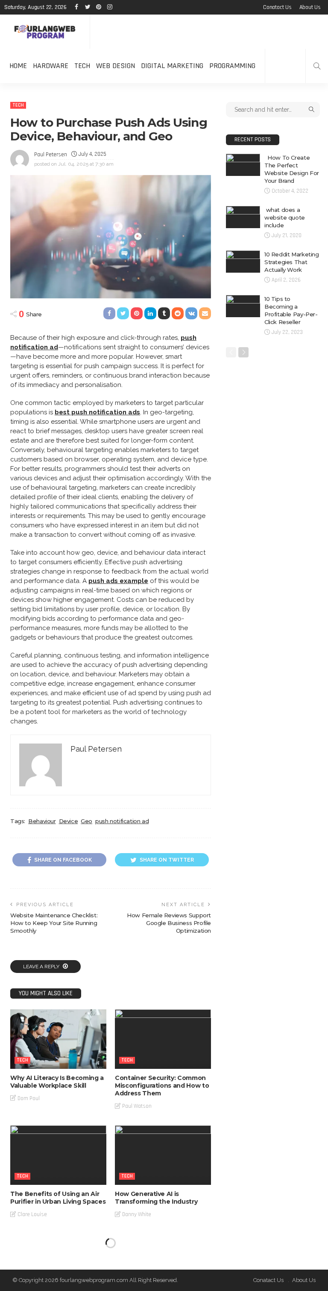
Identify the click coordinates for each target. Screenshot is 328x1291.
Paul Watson (137, 1106)
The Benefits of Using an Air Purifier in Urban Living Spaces (57, 1197)
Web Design (115, 66)
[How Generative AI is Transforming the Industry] (163, 1155)
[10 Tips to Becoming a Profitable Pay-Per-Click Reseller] (243, 306)
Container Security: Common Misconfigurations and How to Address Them (162, 1085)
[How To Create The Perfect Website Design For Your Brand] (243, 165)
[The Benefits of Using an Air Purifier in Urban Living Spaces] (58, 1155)
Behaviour (42, 821)
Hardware (50, 66)
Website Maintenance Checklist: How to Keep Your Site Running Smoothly (53, 923)
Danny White (136, 1214)
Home (18, 66)
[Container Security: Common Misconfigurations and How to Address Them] (163, 1039)
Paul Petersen (50, 154)
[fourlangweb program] (45, 32)
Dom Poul (29, 1098)
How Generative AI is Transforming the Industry (156, 1197)
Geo (86, 821)
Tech (82, 66)
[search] (317, 66)
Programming (232, 66)
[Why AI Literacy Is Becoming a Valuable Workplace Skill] (58, 1039)
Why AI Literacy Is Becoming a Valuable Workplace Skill (57, 1081)
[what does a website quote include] (243, 217)
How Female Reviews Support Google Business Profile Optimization (169, 923)
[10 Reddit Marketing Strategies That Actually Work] (243, 261)
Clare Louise (32, 1214)
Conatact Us (277, 7)
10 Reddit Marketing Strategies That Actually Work (291, 262)
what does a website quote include (284, 217)
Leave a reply (42, 967)
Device (68, 821)
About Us (310, 7)
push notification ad (122, 821)
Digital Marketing (172, 66)
